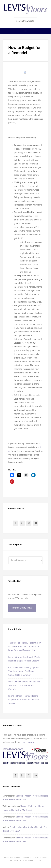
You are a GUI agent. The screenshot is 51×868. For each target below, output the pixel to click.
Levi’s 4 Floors (25, 8)
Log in (38, 861)
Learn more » (28, 742)
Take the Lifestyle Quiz (22, 608)
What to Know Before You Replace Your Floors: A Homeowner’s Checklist (24, 685)
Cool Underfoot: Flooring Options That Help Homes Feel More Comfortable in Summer (23, 671)
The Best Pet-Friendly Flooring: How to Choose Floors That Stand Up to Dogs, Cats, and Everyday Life (24, 647)
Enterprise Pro (29, 858)
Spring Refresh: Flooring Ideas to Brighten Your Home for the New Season (23, 700)
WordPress (28, 861)
